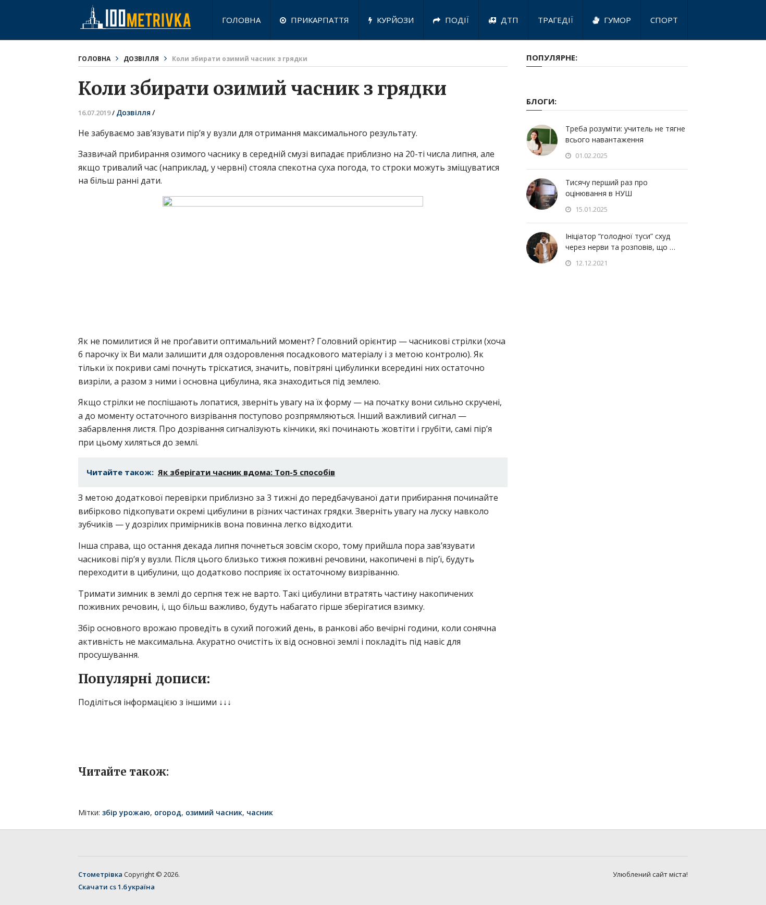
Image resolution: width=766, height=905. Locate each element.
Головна (241, 20)
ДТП (508, 20)
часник (259, 812)
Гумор (616, 20)
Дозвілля (141, 58)
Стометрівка (100, 874)
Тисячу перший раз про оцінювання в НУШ (606, 187)
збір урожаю (126, 812)
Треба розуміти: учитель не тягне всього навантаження (625, 134)
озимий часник (214, 812)
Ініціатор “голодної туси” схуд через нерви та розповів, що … (620, 241)
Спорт (664, 20)
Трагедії (555, 20)
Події (456, 20)
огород (167, 812)
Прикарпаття (319, 20)
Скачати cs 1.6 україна (116, 886)
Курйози (394, 20)
